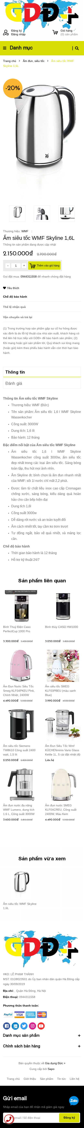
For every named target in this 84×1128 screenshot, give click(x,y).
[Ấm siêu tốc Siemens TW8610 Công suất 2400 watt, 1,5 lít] (21, 725)
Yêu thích (13, 288)
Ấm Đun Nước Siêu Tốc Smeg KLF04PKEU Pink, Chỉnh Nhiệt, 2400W (19, 691)
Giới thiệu (30, 1078)
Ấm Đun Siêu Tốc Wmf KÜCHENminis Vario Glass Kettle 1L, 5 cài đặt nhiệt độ (62, 750)
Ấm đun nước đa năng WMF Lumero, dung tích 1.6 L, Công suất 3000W (18, 810)
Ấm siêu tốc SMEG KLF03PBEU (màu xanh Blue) (60, 691)
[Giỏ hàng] (55, 32)
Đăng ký (16, 30)
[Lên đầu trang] (74, 1114)
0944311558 (29, 276)
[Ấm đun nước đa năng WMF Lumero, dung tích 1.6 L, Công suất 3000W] (21, 785)
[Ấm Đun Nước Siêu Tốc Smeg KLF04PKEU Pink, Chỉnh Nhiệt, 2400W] (21, 666)
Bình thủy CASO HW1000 (61, 627)
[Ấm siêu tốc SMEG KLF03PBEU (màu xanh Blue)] (63, 666)
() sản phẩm (69, 32)
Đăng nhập (18, 34)
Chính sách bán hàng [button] (21, 1046)
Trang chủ (13, 1078)
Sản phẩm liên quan (42, 580)
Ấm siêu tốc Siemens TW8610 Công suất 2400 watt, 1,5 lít (19, 750)
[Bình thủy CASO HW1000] (63, 606)
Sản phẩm (46, 1078)
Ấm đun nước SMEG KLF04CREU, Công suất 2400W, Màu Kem (60, 810)
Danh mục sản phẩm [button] (21, 1035)
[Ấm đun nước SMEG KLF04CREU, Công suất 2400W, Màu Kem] (63, 785)
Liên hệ (74, 1078)
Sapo (51, 1069)
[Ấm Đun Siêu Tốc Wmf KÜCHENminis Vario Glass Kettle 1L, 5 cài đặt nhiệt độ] (63, 725)
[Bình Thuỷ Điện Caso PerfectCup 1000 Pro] (21, 606)
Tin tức (61, 1078)
